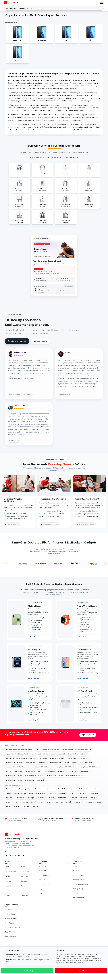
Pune (56, 802)
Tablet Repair (10, 932)
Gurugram (52, 793)
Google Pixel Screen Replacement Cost (51, 758)
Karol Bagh (16, 789)
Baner (8, 806)
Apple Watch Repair (12, 927)
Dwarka (52, 789)
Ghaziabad (61, 789)
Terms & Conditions (80, 884)
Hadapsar (77, 802)
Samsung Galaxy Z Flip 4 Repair (16, 767)
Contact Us (43, 871)
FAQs (75, 866)
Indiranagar (94, 793)
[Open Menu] (102, 3)
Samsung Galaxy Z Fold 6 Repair (40, 767)
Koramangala (83, 793)
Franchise (76, 893)
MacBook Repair (11, 918)
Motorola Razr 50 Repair (14, 776)
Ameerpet (83, 798)
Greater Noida (40, 793)
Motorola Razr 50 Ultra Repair (34, 776)
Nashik (7, 891)
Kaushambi (92, 789)
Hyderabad (41, 798)
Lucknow (35, 806)
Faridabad (62, 793)
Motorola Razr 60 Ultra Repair (75, 776)
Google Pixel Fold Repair (14, 762)
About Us (42, 866)
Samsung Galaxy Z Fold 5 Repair (64, 767)
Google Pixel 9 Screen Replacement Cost (71, 754)
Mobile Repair (10, 914)
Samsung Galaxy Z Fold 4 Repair (88, 767)
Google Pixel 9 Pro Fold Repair (77, 758)
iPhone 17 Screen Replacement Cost (47, 749)
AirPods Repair (10, 910)
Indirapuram (72, 789)
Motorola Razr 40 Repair (14, 780)
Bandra (25, 802)
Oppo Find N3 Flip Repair (33, 771)
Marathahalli (20, 798)
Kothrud (98, 802)
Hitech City (51, 798)
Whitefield (9, 798)
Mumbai (8, 802)
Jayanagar (31, 798)
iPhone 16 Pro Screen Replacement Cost (19, 749)
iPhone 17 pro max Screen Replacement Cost (76, 749)
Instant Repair (39, 637)
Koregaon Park (66, 802)
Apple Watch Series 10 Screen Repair (43, 754)
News (41, 893)
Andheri (17, 802)
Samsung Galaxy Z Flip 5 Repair (82, 762)
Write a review (40, 341)
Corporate (42, 880)
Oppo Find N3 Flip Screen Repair (54, 771)
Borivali (33, 802)
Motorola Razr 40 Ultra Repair (34, 780)
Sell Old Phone (10, 936)
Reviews (76, 871)
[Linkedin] (23, 855)
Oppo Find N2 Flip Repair (14, 771)
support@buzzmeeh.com (17, 735)
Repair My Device (88, 735)
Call (82, 970)
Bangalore (72, 793)
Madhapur (93, 798)
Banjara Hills (62, 798)
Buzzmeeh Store (45, 884)
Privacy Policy (78, 889)
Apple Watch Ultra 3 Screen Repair (17, 754)
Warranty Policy (78, 880)
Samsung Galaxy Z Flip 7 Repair (59, 762)
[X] (6, 855)
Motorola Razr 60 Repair (55, 776)
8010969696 (49, 732)
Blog (40, 889)
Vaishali (8, 793)
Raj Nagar (82, 789)
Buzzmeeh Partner (80, 898)
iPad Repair (9, 923)
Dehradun (17, 806)
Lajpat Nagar (28, 789)
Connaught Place (40, 789)
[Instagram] (15, 855)
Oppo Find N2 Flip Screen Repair (78, 771)
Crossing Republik (20, 793)
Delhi (8, 789)
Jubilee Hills (73, 798)
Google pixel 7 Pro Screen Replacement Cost (20, 758)
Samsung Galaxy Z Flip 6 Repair (35, 762)
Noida (31, 793)
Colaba (49, 802)
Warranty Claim (78, 875)
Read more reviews (17, 341)
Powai (41, 802)
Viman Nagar (88, 802)
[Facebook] (11, 855)
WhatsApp (28, 970)
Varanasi (26, 806)
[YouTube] (19, 855)
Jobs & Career (44, 875)
